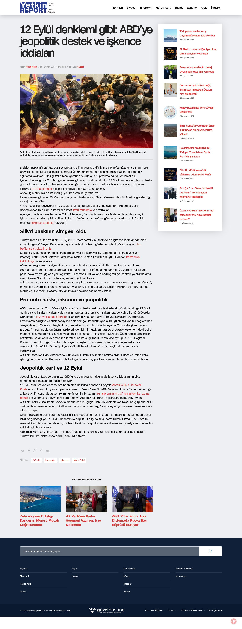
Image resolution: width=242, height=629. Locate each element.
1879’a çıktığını (41, 189)
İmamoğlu (50, 460)
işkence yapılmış (42, 223)
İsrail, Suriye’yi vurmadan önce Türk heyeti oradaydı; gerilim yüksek (197, 130)
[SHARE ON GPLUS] (35, 451)
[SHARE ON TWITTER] (22, 451)
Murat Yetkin (31, 67)
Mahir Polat (79, 460)
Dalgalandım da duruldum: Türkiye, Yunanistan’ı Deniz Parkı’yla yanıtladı (195, 152)
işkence (64, 460)
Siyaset (80, 67)
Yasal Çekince (215, 610)
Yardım (171, 610)
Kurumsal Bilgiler (153, 610)
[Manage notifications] (234, 621)
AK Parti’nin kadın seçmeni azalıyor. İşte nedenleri (83, 520)
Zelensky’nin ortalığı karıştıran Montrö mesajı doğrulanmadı (39, 520)
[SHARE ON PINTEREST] (41, 451)
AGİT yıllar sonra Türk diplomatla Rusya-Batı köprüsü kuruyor (129, 520)
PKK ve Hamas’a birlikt (51, 317)
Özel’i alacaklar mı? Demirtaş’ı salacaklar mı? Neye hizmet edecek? (197, 215)
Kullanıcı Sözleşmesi (191, 610)
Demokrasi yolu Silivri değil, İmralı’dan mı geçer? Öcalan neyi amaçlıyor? (196, 90)
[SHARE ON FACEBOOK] (29, 451)
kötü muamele (82, 210)
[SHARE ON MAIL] (47, 451)
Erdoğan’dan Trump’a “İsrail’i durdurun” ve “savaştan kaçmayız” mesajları (196, 193)
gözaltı (36, 460)
